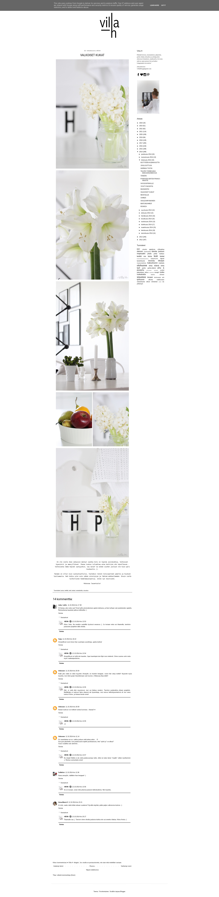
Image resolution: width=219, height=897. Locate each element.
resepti (156, 272)
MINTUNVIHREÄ (146, 203)
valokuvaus (160, 279)
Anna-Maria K (63, 802)
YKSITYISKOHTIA (147, 186)
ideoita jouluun (158, 251)
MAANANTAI (145, 189)
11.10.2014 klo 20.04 (72, 671)
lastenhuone (141, 261)
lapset (162, 258)
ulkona (150, 279)
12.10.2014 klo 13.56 (79, 787)
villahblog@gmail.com (144, 69)
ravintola (151, 272)
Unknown (61, 671)
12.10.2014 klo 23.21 (75, 802)
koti (70, 590)
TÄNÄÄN (144, 176)
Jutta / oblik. (62, 605)
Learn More (154, 5)
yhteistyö (140, 284)
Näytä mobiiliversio (92, 870)
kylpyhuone (154, 258)
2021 (141, 131)
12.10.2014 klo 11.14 (72, 736)
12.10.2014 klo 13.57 (79, 755)
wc (163, 282)
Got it (163, 5)
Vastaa (60, 613)
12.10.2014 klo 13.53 (79, 621)
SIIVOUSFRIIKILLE (147, 183)
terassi (150, 277)
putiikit (162, 270)
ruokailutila (79, 590)
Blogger (122, 891)
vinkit (160, 281)
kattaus (161, 254)
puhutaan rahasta (152, 270)
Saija (60, 639)
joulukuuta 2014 (146, 154)
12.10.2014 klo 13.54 (79, 653)
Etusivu (92, 866)
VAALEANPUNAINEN (148, 201)
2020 (141, 134)
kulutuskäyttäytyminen (143, 258)
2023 (141, 126)
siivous (162, 274)
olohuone (142, 265)
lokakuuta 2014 (146, 160)
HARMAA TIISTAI (146, 168)
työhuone (140, 279)
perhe (144, 268)
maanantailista (141, 263)
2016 (141, 146)
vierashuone (141, 282)
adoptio (144, 249)
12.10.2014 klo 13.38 (72, 772)
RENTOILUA (145, 195)
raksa (146, 272)
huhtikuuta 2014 (146, 224)
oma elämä (154, 266)
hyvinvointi (147, 251)
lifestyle (161, 261)
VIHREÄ (143, 198)
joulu (62, 590)
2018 (141, 140)
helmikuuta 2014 (146, 230)
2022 (141, 129)
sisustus (85, 590)
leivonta (151, 261)
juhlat (155, 254)
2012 (141, 240)
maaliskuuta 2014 (147, 227)
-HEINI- (66, 621)
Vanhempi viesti (126, 866)
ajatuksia (152, 249)
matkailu (161, 263)
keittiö (66, 590)
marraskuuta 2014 (147, 157)
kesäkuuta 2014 (146, 219)
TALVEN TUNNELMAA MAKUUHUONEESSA (149, 172)
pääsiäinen (140, 272)
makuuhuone (152, 263)
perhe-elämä (152, 268)
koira (150, 256)
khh (145, 256)
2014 (141, 152)
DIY (138, 249)
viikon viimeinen (152, 282)
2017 (141, 143)
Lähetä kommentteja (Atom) (66, 875)
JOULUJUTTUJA (146, 165)
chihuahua (161, 249)
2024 (141, 123)
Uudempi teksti (58, 866)
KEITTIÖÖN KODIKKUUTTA (150, 162)
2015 (141, 149)
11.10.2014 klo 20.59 (72, 707)
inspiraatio (141, 254)
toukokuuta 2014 (147, 221)
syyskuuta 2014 (146, 210)
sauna (153, 274)
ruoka (162, 272)
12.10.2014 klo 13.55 (79, 687)
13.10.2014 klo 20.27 (79, 816)
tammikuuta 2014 (147, 233)
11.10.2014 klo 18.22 (69, 639)
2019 (141, 137)
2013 (141, 237)
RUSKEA (144, 206)
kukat (73, 590)
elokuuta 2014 (146, 213)
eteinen (140, 251)
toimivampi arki (159, 277)
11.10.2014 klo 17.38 (74, 605)
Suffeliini (61, 772)
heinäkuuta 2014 (146, 216)
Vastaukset (64, 617)
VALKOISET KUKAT (147, 192)
